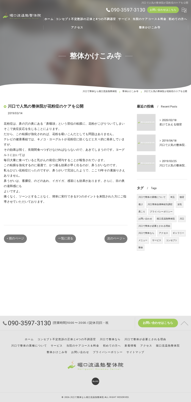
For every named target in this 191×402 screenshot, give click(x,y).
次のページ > (116, 238)
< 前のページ (15, 238)
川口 (182, 218)
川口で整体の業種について (152, 197)
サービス (156, 240)
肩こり (141, 211)
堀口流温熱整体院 (166, 218)
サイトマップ (135, 352)
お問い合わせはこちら (163, 9)
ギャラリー (178, 233)
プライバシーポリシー (161, 211)
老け (140, 204)
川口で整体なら (146, 233)
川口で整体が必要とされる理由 (154, 226)
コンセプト (171, 240)
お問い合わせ (145, 218)
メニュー (143, 240)
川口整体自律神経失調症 (160, 204)
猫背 (182, 197)
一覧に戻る (65, 238)
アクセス (163, 233)
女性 (179, 204)
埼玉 (172, 197)
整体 (140, 247)
